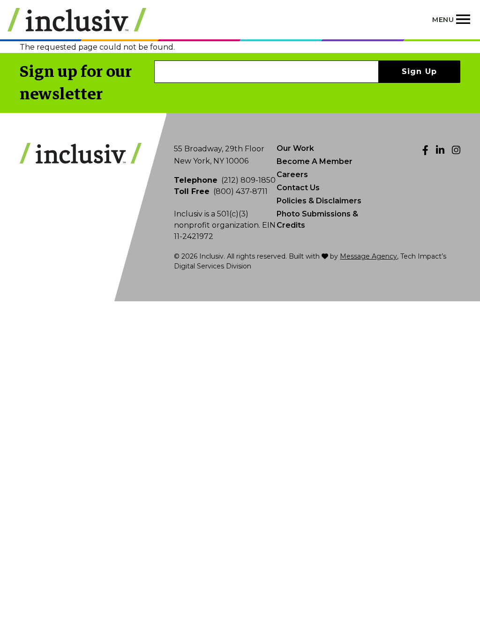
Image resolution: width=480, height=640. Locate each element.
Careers (292, 174)
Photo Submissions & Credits (317, 219)
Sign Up (419, 71)
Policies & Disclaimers (319, 200)
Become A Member (314, 161)
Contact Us (298, 187)
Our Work (295, 148)
